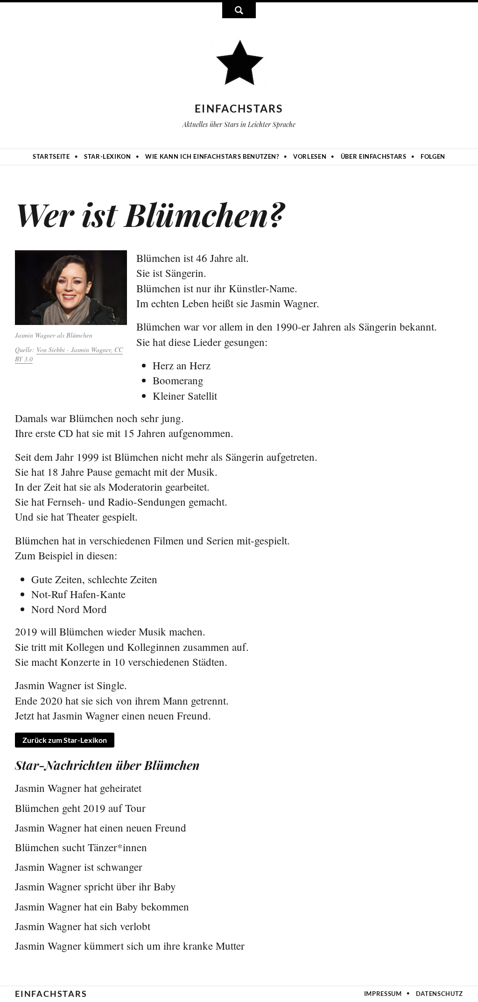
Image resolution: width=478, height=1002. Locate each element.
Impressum (383, 993)
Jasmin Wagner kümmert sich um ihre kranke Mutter (130, 945)
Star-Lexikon (107, 156)
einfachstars (239, 108)
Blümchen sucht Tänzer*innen (81, 847)
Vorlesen (309, 156)
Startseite (51, 156)
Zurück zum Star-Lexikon (64, 739)
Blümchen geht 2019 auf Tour (80, 808)
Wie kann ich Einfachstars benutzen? (212, 156)
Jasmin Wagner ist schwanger (78, 867)
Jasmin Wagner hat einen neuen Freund (100, 827)
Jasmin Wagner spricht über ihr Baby (95, 886)
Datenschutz (439, 993)
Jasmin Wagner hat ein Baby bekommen (102, 906)
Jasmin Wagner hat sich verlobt (82, 926)
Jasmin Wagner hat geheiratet (78, 788)
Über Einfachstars (374, 156)
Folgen (433, 156)
